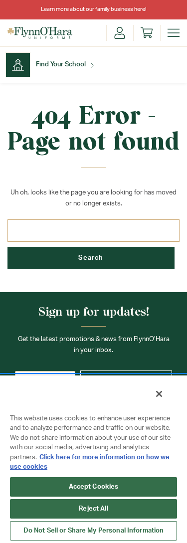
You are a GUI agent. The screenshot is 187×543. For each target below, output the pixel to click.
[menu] (174, 32)
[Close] (159, 394)
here (139, 9)
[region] (93, 458)
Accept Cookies (94, 487)
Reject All (93, 509)
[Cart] (147, 32)
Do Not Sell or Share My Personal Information (93, 531)
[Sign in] (120, 32)
